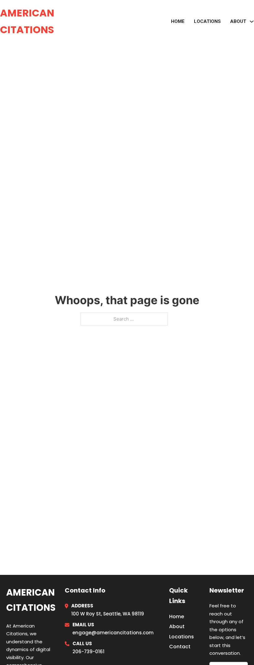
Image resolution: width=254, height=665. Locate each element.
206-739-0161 (88, 651)
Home (178, 21)
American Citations (27, 21)
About (177, 626)
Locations (207, 21)
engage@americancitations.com (113, 632)
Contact (179, 646)
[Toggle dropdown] (251, 21)
